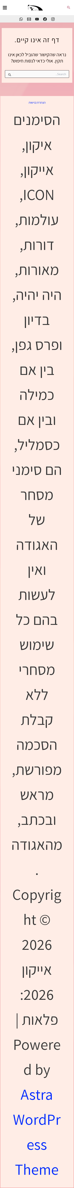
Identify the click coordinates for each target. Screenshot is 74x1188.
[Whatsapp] (21, 19)
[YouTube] (37, 19)
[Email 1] (29, 19)
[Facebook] (45, 19)
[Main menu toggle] (5, 7)
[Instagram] (53, 19)
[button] (68, 7)
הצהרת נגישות (37, 102)
